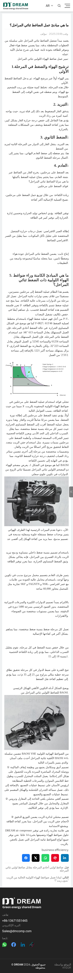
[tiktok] (32, 944)
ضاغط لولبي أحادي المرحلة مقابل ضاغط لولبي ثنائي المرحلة (37, 869)
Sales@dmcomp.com (17, 931)
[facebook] (13, 944)
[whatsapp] (4, 944)
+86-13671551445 (14, 921)
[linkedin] (22, 944)
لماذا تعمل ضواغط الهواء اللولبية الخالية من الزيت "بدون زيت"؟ (37, 879)
